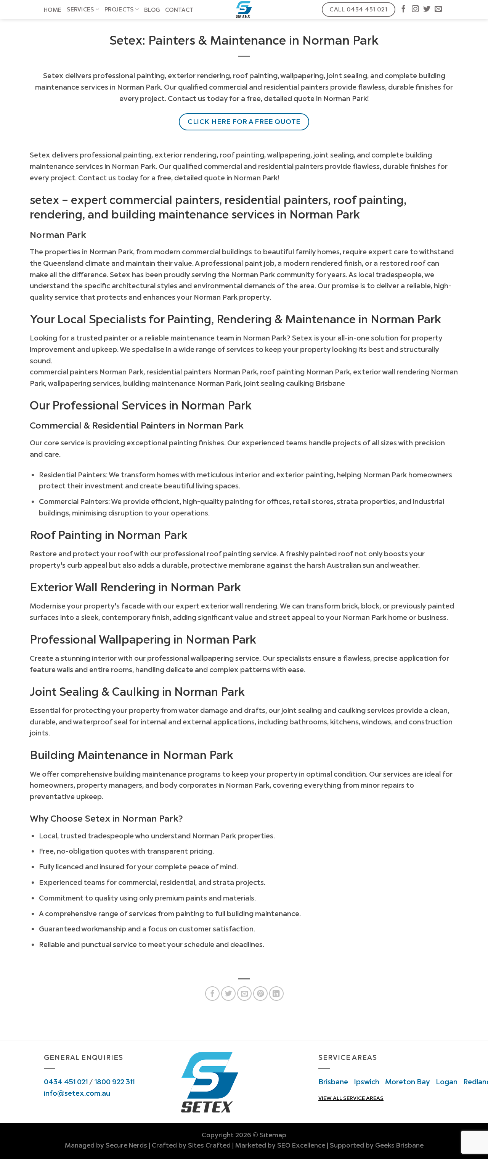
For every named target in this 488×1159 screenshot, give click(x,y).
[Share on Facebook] (212, 993)
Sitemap (273, 1135)
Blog (152, 9)
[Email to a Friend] (244, 993)
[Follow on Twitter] (426, 9)
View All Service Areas (351, 1098)
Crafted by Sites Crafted (191, 1145)
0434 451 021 (66, 1081)
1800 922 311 (115, 1081)
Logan (447, 1081)
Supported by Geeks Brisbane (377, 1145)
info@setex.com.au (77, 1093)
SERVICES (80, 9)
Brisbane (333, 1081)
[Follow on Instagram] (415, 9)
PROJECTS (118, 9)
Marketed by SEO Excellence (280, 1145)
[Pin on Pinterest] (260, 993)
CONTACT (179, 9)
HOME (52, 9)
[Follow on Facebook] (403, 9)
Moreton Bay (407, 1081)
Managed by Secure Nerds (106, 1145)
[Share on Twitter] (228, 993)
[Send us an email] (438, 9)
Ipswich (366, 1081)
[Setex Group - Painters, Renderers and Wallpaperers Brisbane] (244, 9)
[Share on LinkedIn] (276, 993)
